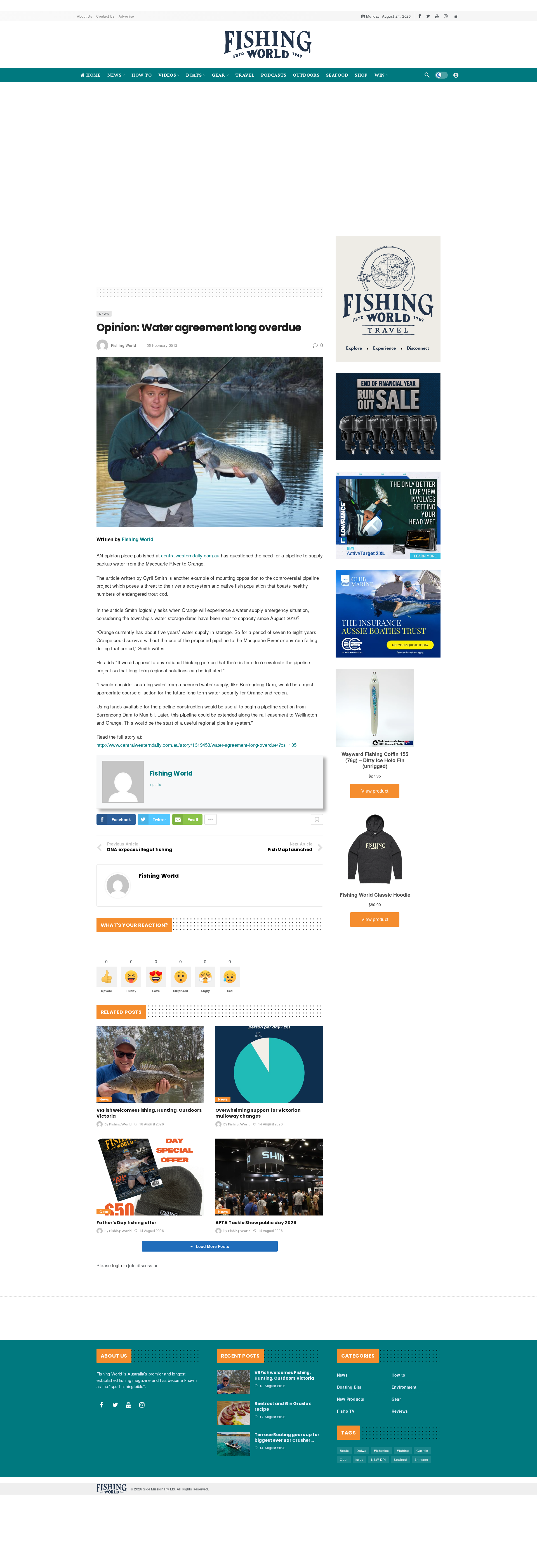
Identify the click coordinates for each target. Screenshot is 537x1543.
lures (359, 1459)
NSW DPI (378, 1459)
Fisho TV (346, 1411)
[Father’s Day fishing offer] (150, 1177)
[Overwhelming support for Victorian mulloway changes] (269, 1064)
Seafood (400, 1459)
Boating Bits (349, 1387)
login (117, 1265)
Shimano (421, 1459)
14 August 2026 (270, 1124)
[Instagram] (445, 16)
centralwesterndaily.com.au (191, 555)
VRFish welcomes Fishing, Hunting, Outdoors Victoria (149, 1113)
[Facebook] (419, 16)
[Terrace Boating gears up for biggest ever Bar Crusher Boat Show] (233, 1444)
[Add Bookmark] (317, 819)
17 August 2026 (273, 1417)
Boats (344, 1450)
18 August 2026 (151, 1124)
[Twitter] (428, 16)
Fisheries (381, 1450)
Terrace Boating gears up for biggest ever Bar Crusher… (287, 1437)
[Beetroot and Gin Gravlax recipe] (233, 1413)
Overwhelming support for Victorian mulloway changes (258, 1113)
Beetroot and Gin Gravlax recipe (283, 1406)
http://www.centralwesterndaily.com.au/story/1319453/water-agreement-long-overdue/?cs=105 (196, 744)
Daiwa (361, 1450)
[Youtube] (437, 16)
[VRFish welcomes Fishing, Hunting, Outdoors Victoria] (150, 1064)
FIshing (403, 1450)
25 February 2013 (162, 345)
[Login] (456, 75)
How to (398, 1375)
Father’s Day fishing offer (126, 1223)
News (104, 314)
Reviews (400, 1411)
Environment (404, 1387)
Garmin (422, 1450)
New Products (350, 1399)
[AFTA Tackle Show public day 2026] (269, 1177)
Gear (104, 1212)
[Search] (427, 75)
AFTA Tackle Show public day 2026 (255, 1223)
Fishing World (123, 345)
